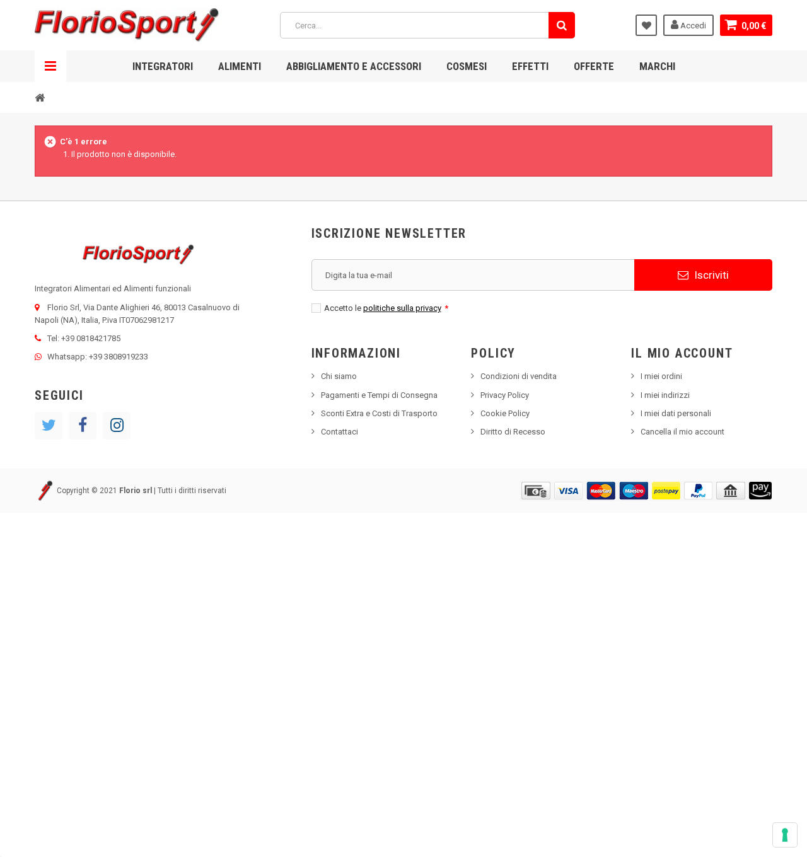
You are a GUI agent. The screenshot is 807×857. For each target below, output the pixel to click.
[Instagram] (117, 426)
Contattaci (339, 431)
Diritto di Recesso (512, 431)
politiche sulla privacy (402, 308)
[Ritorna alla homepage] (40, 97)
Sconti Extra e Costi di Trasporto (379, 413)
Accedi (692, 25)
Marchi (657, 66)
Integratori (162, 66)
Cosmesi (466, 66)
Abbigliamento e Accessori (353, 66)
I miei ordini (661, 376)
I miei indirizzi (665, 395)
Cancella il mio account (682, 431)
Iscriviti (710, 275)
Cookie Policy (505, 413)
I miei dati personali (676, 413)
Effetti (530, 66)
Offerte (594, 66)
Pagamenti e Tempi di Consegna (379, 395)
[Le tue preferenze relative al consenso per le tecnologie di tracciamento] (785, 835)
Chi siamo (339, 376)
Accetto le (386, 308)
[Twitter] (48, 426)
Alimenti (239, 66)
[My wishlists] (646, 25)
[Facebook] (82, 426)
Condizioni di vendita (518, 376)
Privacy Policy (504, 395)
